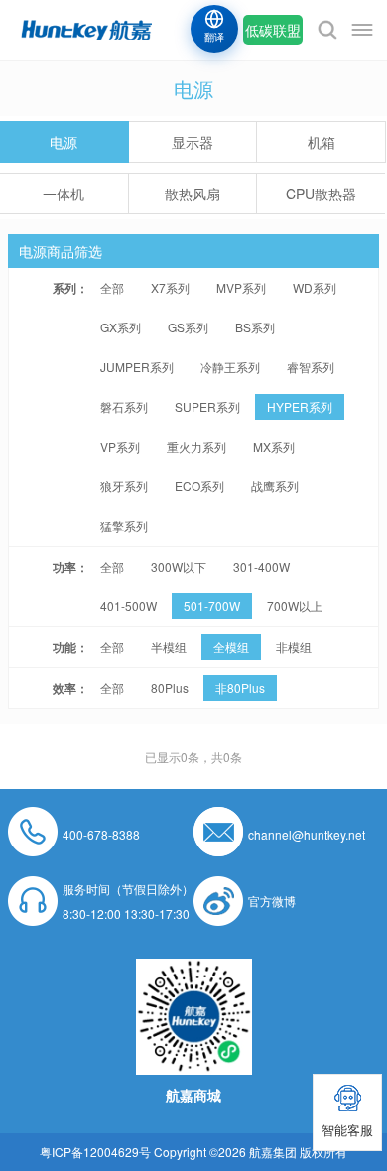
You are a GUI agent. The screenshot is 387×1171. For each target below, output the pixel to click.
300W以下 (178, 566)
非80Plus (240, 687)
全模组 (231, 646)
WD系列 (314, 287)
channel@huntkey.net (306, 834)
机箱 (321, 142)
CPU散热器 (321, 193)
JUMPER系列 (137, 366)
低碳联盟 (273, 30)
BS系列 (255, 327)
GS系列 (188, 327)
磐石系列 (124, 406)
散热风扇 (192, 193)
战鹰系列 (275, 485)
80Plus (170, 687)
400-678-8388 (101, 834)
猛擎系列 (124, 525)
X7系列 (170, 287)
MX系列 (274, 446)
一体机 (63, 193)
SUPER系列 (207, 406)
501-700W (212, 605)
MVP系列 (241, 287)
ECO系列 (199, 485)
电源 (63, 142)
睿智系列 (310, 366)
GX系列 (120, 327)
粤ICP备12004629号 (95, 1151)
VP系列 (120, 446)
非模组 (294, 646)
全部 (112, 287)
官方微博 (272, 900)
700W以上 (294, 605)
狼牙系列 (124, 485)
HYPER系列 (299, 406)
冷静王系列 (230, 366)
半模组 (169, 646)
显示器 (192, 142)
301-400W (261, 566)
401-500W (128, 605)
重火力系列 (196, 446)
